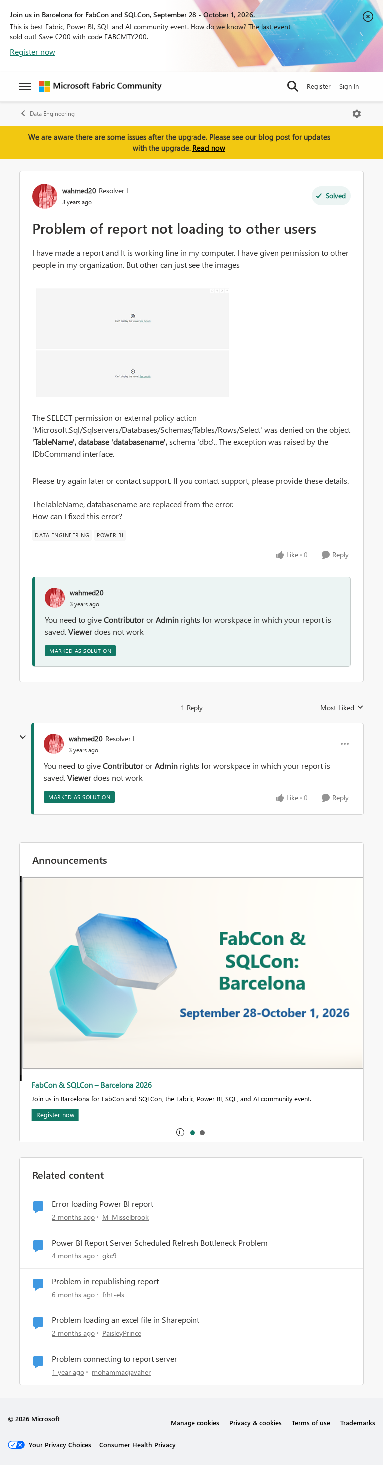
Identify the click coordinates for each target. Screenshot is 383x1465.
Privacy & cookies (255, 1422)
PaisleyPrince (121, 1333)
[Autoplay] (180, 1132)
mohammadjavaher (121, 1372)
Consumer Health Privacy (137, 1444)
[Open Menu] (357, 114)
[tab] (192, 1132)
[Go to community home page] (100, 86)
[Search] (293, 86)
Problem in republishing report (105, 1281)
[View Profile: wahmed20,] (55, 598)
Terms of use (311, 1422)
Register (319, 86)
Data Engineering (52, 113)
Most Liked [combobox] (342, 708)
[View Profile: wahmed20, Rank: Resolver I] (44, 196)
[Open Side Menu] (25, 86)
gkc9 (109, 1255)
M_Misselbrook (125, 1217)
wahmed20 (79, 190)
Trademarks (357, 1422)
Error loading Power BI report (102, 1204)
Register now (32, 51)
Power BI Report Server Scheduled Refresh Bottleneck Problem (160, 1243)
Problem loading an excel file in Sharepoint (125, 1320)
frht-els (113, 1294)
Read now (208, 148)
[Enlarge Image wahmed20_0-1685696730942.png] (131, 341)
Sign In (349, 86)
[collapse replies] (23, 737)
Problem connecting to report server (114, 1359)
